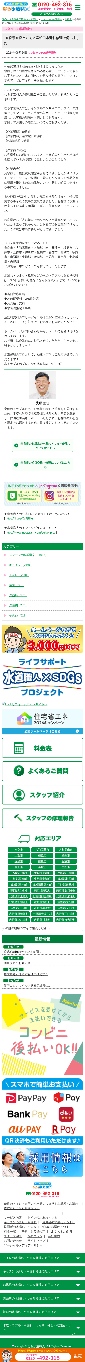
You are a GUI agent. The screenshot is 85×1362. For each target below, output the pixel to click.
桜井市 (66, 855)
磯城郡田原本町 (42, 884)
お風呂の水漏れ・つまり (58, 1222)
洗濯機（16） (18, 605)
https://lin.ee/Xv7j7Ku (19, 518)
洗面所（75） (18, 595)
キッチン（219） (20, 565)
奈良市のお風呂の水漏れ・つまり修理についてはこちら (45, 445)
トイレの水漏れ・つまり (43, 1217)
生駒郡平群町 (42, 873)
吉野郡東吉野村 (66, 919)
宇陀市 (66, 867)
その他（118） (18, 615)
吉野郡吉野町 (42, 902)
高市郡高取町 (42, 890)
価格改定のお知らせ (17, 963)
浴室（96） (16, 585)
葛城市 (42, 867)
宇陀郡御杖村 (18, 890)
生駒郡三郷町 (66, 873)
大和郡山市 (66, 849)
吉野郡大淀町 (66, 902)
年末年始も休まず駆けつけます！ (26, 974)
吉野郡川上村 (42, 919)
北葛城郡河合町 (18, 902)
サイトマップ (36, 1240)
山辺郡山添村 (18, 873)
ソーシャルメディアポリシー (23, 1245)
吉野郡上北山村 (18, 919)
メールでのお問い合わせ (52, 14)
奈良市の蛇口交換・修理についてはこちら (45, 464)
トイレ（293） (19, 575)
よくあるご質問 (61, 1231)
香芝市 (19, 867)
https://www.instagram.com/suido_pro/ (30, 532)
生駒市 (66, 861)
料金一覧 (10, 1231)
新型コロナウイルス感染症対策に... (27, 985)
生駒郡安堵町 (42, 878)
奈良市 (19, 849)
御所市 (42, 861)
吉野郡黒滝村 (42, 908)
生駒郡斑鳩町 (18, 878)
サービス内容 (13, 1217)
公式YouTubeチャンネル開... (22, 951)
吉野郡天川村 (66, 908)
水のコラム (34, 1236)
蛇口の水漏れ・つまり (57, 1226)
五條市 (19, 861)
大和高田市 (42, 849)
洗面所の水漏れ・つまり (20, 1226)
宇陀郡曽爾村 (66, 884)
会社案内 (54, 1236)
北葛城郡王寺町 (42, 896)
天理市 (19, 855)
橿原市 (42, 855)
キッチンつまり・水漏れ (20, 1222)
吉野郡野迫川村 (18, 913)
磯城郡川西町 (66, 878)
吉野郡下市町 (18, 908)
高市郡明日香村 (66, 890)
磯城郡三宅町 (18, 884)
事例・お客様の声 (33, 1231)
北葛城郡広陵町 (66, 896)
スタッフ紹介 (13, 1236)
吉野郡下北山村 (66, 913)
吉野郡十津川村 (42, 913)
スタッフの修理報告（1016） (28, 555)
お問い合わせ (13, 1240)
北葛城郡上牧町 (18, 896)
